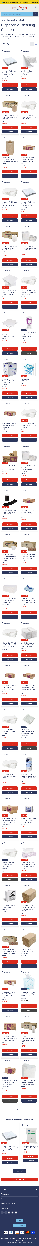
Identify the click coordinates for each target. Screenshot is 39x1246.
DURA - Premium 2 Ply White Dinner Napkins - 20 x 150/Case (28, 292)
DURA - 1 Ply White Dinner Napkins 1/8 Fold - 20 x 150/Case (28, 117)
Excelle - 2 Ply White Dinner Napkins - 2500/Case (8, 864)
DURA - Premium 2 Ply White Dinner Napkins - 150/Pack (9, 731)
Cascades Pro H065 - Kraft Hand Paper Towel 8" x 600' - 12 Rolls (9, 1038)
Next (22, 1110)
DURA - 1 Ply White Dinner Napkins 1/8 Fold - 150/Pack (28, 425)
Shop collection (19, 1171)
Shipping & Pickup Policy (8, 1238)
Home (3, 20)
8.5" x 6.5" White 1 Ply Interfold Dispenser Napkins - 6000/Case (28, 1082)
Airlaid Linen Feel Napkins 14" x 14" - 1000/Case (27, 73)
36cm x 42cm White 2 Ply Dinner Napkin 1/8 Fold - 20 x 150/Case (9, 645)
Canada (18, 1225)
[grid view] (32, 44)
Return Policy (20, 1238)
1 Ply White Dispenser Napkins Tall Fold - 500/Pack (9, 907)
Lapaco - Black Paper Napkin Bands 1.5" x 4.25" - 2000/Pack (9, 512)
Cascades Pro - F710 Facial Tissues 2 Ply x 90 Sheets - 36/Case (28, 994)
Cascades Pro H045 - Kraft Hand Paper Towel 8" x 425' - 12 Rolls (9, 687)
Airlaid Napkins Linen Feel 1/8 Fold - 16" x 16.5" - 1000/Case (27, 645)
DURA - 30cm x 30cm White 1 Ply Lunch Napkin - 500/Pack (9, 292)
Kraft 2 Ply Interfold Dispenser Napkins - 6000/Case (27, 951)
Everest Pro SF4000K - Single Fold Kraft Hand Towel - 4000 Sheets (28, 556)
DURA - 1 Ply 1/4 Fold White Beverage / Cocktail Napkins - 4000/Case (10, 1148)
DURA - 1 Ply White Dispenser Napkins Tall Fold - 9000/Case (28, 248)
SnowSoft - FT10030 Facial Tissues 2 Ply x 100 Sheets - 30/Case (28, 600)
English (19, 1220)
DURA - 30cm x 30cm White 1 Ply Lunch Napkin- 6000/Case (9, 334)
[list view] (36, 44)
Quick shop (10, 85)
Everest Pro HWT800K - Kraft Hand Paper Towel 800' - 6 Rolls (10, 117)
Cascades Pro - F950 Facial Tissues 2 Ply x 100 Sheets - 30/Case (28, 864)
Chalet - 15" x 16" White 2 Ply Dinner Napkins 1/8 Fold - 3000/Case (9, 203)
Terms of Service (31, 1238)
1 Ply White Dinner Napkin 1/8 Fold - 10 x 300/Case (9, 776)
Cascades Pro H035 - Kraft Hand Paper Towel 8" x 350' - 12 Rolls (9, 467)
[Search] (35, 14)
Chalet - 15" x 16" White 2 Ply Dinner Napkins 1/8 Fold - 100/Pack (28, 820)
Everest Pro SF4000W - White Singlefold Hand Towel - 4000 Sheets (9, 951)
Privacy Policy (19, 1240)
